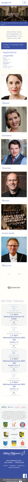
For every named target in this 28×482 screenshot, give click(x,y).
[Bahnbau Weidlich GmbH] (4, 407)
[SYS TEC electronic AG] (19, 274)
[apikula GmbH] (17, 407)
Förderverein (19, 462)
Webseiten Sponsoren (14, 467)
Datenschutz (21, 465)
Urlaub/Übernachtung (14, 460)
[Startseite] (6, 2)
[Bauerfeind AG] (14, 287)
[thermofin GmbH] (8, 274)
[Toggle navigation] (24, 2)
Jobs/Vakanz (8, 462)
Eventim (5, 65)
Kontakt (5, 465)
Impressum (12, 465)
